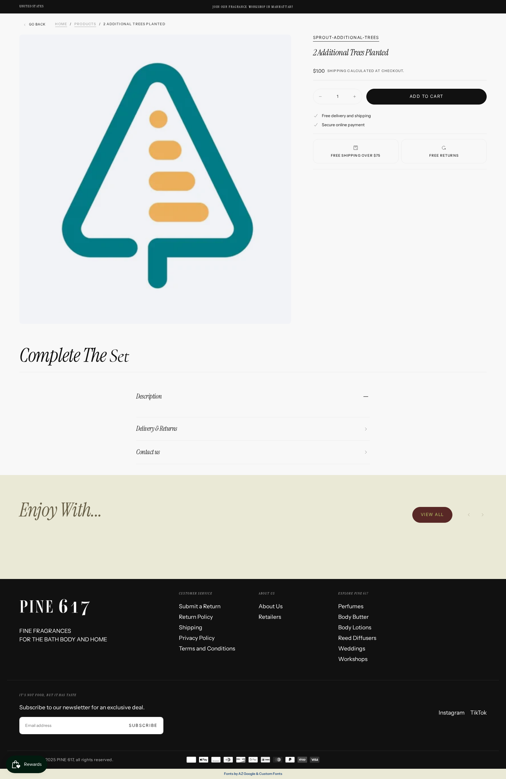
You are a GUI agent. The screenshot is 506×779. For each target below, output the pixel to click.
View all (432, 514)
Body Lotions (354, 627)
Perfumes (350, 606)
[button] (31, 6)
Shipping (336, 71)
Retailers (270, 616)
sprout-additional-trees (346, 37)
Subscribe (143, 725)
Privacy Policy (197, 637)
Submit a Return (199, 606)
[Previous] (469, 515)
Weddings (351, 648)
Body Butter (353, 616)
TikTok (478, 712)
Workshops (352, 658)
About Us (271, 606)
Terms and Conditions (207, 648)
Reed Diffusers (357, 637)
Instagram (452, 712)
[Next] (482, 515)
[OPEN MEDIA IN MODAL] (280, 313)
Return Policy (196, 616)
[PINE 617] (60, 604)
